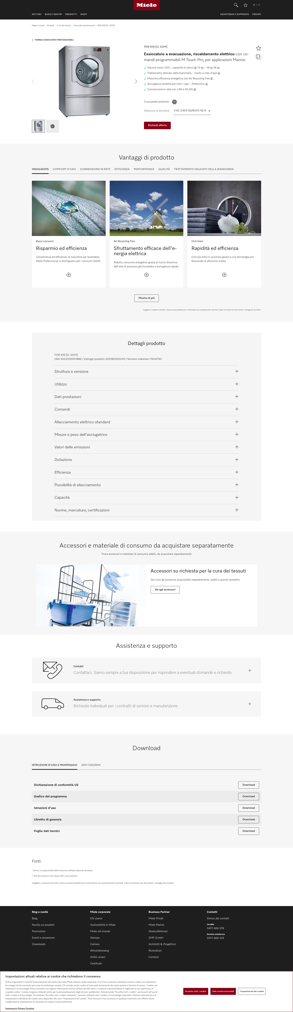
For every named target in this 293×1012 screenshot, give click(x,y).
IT (254, 5)
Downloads (38, 944)
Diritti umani (97, 957)
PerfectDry (198, 84)
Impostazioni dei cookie (252, 991)
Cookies (30, 1008)
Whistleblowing (99, 950)
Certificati (96, 963)
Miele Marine (156, 925)
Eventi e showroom (43, 938)
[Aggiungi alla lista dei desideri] (245, 5)
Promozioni (38, 931)
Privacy (21, 1008)
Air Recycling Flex (199, 78)
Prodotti (50, 26)
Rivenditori (155, 950)
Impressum (11, 1008)
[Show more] (69, 275)
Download (248, 785)
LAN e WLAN (185, 89)
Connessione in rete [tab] (95, 169)
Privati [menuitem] (256, 14)
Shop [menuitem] (84, 14)
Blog (34, 918)
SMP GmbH (156, 938)
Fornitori (154, 957)
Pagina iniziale (38, 26)
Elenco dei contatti (218, 918)
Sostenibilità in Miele (102, 925)
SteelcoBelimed (158, 931)
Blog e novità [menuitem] (53, 14)
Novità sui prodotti (43, 925)
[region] (146, 991)
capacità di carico (183, 67)
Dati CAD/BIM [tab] (90, 765)
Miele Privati (156, 918)
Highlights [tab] (40, 169)
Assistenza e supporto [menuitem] (234, 14)
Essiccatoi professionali (84, 26)
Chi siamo (96, 918)
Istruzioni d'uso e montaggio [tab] (54, 765)
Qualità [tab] (164, 169)
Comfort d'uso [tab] (64, 169)
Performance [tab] (144, 169)
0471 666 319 (215, 928)
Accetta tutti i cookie (195, 991)
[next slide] (136, 81)
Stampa (95, 938)
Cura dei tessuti (64, 26)
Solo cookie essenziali (223, 991)
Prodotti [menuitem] (71, 14)
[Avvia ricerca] (236, 5)
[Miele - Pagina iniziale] (146, 5)
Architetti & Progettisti (162, 944)
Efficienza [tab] (122, 169)
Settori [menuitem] (37, 14)
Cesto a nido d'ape (205, 73)
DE (259, 5)
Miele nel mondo (100, 931)
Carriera (94, 944)
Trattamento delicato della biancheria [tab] (204, 169)
